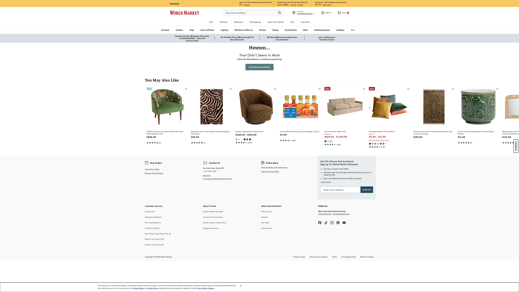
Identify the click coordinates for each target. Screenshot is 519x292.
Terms (334, 257)
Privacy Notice (138, 288)
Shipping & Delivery (153, 217)
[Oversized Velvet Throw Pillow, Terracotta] (375, 144)
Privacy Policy (299, 257)
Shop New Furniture (327, 39)
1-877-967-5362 (209, 171)
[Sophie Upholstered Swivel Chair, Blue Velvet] (245, 139)
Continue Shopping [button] (259, 67)
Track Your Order (152, 169)
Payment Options (152, 228)
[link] (343, 12)
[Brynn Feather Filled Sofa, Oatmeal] (328, 141)
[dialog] (259, 287)
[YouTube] (344, 222)
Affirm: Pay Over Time (154, 239)
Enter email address (333, 189)
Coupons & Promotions (213, 217)
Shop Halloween (282, 39)
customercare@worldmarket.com (217, 178)
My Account (150, 211)
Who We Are (266, 211)
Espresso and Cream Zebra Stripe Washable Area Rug (210, 132)
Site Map (265, 222)
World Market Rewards (213, 211)
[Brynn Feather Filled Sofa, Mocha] (331, 141)
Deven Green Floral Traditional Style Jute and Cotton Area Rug (432, 132)
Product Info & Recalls (154, 244)
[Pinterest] (338, 222)
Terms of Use (153, 288)
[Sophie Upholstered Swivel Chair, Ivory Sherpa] (242, 139)
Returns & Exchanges (154, 173)
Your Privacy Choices (318, 257)
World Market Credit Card (214, 222)
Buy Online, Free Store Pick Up (158, 233)
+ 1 (252, 139)
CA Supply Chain (348, 257)
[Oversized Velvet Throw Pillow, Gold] (378, 144)
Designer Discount (211, 228)
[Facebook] (319, 222)
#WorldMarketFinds (341, 214)
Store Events (266, 228)
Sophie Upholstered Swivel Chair (249, 131)
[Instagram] (332, 222)
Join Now (247, 5)
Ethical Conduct (367, 257)
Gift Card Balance (153, 222)
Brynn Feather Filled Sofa (335, 131)
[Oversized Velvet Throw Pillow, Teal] (381, 144)
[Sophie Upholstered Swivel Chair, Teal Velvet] (250, 139)
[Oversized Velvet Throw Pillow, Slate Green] (373, 144)
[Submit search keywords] (279, 12)
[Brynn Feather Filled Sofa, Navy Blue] (325, 141)
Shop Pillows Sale (237, 39)
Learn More (327, 5)
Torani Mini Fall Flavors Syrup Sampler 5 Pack (299, 131)
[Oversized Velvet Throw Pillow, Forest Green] (370, 144)
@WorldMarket (324, 214)
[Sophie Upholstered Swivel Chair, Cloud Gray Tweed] (239, 139)
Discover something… (236, 12)
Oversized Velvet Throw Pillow (382, 131)
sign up (367, 189)
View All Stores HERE (270, 171)
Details (300, 5)
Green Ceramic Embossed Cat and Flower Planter (476, 132)
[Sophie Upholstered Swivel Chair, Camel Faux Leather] (236, 139)
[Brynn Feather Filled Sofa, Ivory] (333, 141)
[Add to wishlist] (186, 89)
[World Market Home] (184, 13)
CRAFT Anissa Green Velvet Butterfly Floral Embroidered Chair (165, 132)
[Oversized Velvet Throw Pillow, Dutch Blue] (383, 144)
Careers (264, 217)
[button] (165, 30)
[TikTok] (325, 222)
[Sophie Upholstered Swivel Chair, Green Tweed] (247, 139)
